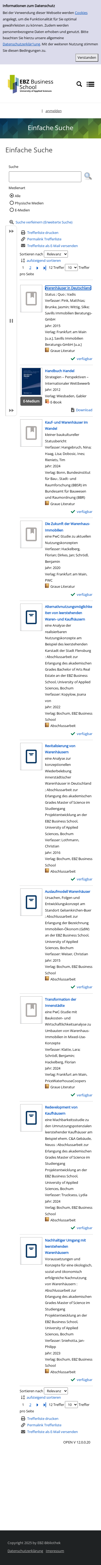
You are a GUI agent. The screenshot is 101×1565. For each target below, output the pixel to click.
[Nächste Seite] (37, 267)
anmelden (54, 110)
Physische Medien (29, 203)
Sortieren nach (31, 254)
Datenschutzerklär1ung (21, 44)
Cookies (81, 12)
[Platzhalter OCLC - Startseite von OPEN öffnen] (34, 83)
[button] (88, 176)
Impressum (55, 1550)
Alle (17, 195)
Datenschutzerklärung (25, 1550)
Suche (13, 166)
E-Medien (22, 210)
